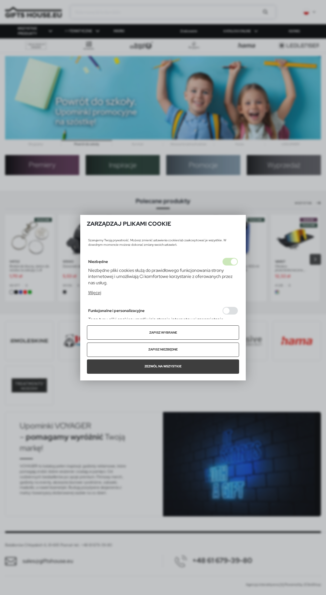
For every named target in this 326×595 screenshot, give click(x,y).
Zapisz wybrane (163, 332)
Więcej (94, 292)
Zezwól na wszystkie (163, 366)
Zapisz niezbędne (163, 349)
